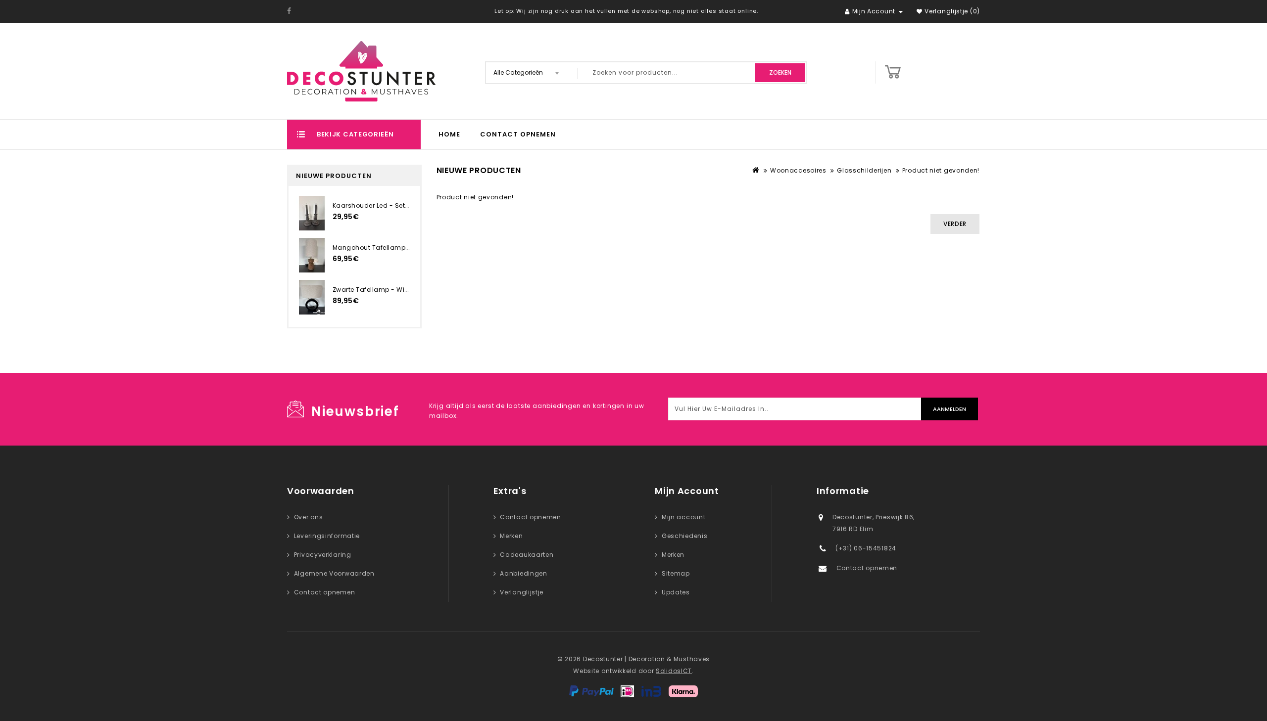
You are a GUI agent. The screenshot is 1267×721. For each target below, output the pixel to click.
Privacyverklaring (322, 554)
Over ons (308, 517)
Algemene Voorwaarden (334, 573)
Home (449, 134)
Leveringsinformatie (327, 536)
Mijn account (683, 517)
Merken (511, 536)
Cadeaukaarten (526, 554)
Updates (676, 592)
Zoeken (780, 72)
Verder (955, 224)
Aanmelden (949, 409)
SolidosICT (674, 671)
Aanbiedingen (523, 573)
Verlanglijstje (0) (952, 11)
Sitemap (676, 573)
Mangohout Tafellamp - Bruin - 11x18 (392, 247)
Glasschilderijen (864, 170)
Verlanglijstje (521, 592)
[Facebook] (289, 10)
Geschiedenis (684, 536)
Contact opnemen (518, 134)
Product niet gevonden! (940, 170)
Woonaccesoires (798, 170)
